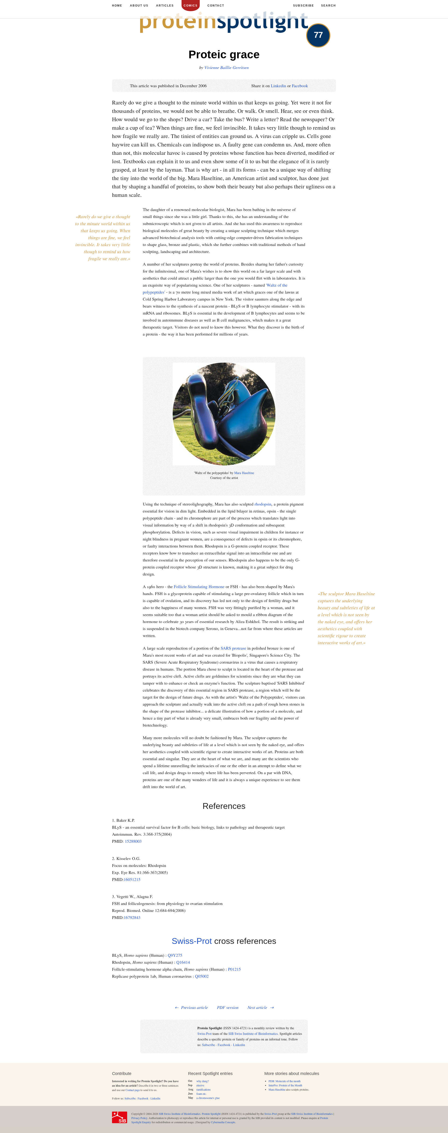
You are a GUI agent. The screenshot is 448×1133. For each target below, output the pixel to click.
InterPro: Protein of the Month (285, 1085)
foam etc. (201, 1093)
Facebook (300, 85)
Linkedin (278, 85)
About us (139, 5)
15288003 (133, 841)
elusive (200, 1085)
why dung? (202, 1081)
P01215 (234, 969)
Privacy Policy (139, 1118)
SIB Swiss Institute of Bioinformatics (253, 1033)
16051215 (132, 879)
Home (117, 5)
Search (328, 5)
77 (318, 35)
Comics (191, 5)
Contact (215, 5)
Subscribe (208, 1045)
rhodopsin (263, 504)
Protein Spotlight (211, 1114)
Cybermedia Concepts (223, 1122)
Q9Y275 (175, 955)
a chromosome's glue (208, 1098)
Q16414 (183, 962)
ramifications (203, 1089)
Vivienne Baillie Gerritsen (226, 67)
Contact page (133, 1090)
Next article (257, 1007)
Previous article (194, 1007)
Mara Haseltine (244, 473)
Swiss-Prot (192, 941)
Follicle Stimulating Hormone (199, 586)
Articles (165, 5)
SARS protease (233, 648)
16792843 (132, 917)
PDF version (227, 1007)
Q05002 (202, 976)
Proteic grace (224, 54)
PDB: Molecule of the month (285, 1081)
